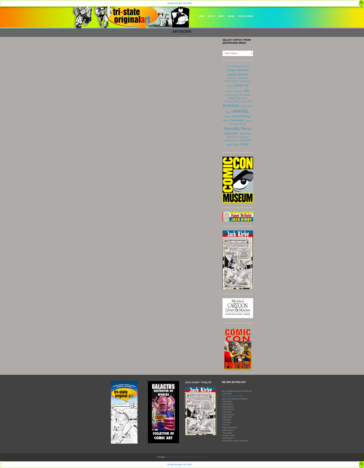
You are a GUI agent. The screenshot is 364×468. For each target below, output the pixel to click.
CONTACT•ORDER (245, 16)
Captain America (237, 74)
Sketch (243, 124)
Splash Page (245, 133)
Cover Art (241, 85)
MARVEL (241, 111)
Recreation (237, 120)
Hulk (250, 101)
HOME (201, 16)
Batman (243, 70)
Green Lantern (228, 101)
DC (246, 91)
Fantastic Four (234, 98)
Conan (229, 86)
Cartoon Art (232, 78)
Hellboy (236, 101)
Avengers (231, 70)
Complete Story (245, 81)
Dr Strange (245, 95)
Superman (243, 137)
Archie (247, 66)
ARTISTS (211, 16)
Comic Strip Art (231, 81)
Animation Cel (237, 66)
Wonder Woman (232, 145)
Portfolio (226, 121)
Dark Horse (238, 91)
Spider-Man (231, 133)
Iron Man (244, 106)
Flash (245, 98)
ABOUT (221, 16)
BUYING (231, 16)
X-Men (244, 144)
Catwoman (242, 78)
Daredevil (229, 91)
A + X (228, 66)
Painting (227, 117)
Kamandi (228, 112)
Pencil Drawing (241, 116)
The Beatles (229, 140)
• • (161, 457)
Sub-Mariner (232, 137)
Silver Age (248, 121)
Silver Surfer (233, 124)
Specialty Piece (237, 128)
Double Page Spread (232, 95)
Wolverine (245, 140)
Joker (250, 106)
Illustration (231, 105)
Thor (237, 140)
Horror (244, 101)
